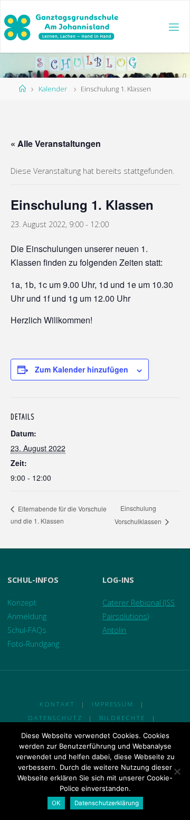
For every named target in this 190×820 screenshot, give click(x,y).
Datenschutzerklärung (106, 803)
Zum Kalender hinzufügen (81, 369)
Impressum (113, 704)
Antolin (114, 630)
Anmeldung (26, 616)
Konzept (21, 603)
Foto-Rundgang (33, 644)
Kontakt (57, 704)
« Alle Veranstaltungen (56, 143)
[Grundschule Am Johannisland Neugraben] (62, 27)
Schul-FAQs (26, 630)
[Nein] (177, 771)
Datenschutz (55, 718)
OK (56, 803)
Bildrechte (122, 718)
